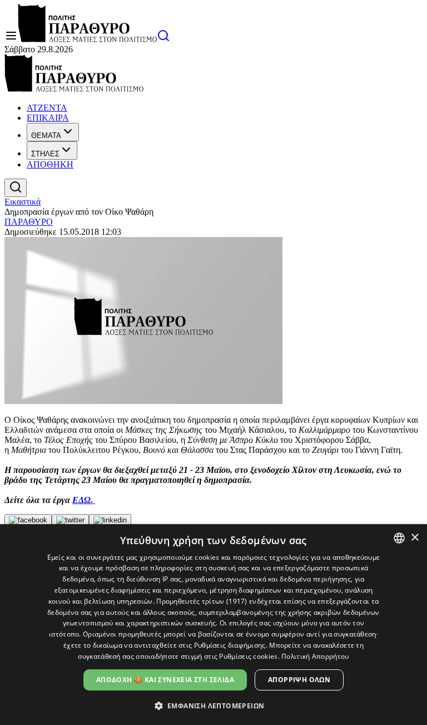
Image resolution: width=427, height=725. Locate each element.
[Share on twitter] (70, 520)
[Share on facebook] (28, 520)
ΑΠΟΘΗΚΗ (50, 164)
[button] (214, 705)
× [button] (414, 538)
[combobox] (399, 538)
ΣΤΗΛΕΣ (45, 154)
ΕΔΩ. (83, 500)
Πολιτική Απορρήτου (315, 656)
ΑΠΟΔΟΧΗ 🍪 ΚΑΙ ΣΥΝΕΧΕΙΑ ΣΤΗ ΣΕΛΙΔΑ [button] (165, 679)
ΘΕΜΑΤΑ (46, 135)
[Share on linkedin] (110, 520)
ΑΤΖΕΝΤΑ (47, 107)
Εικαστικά (22, 201)
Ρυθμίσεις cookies (248, 656)
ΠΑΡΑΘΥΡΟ (28, 221)
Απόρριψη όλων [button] (299, 679)
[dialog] (213, 624)
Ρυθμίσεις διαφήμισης (230, 645)
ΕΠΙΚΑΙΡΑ (48, 117)
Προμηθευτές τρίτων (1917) (201, 601)
